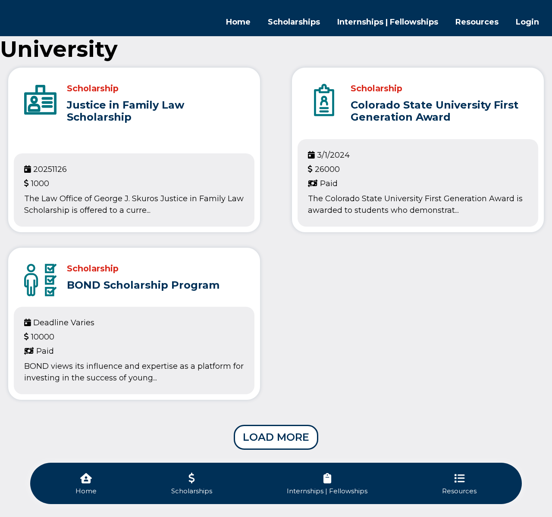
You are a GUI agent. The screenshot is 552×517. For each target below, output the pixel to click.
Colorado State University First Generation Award (434, 111)
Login (527, 22)
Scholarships (294, 22)
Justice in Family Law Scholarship (125, 111)
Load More (276, 437)
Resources (477, 22)
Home (238, 22)
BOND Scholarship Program (143, 285)
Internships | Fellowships (387, 22)
